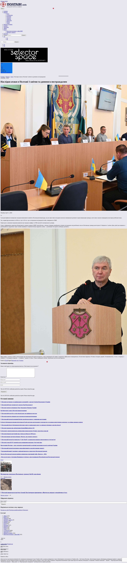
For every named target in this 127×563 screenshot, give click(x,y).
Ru (7, 39)
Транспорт (9, 20)
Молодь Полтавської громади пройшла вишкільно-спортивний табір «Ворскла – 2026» (24, 454)
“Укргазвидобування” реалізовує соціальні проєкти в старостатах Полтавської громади (24, 451)
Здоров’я (8, 17)
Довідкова (6, 27)
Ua (7, 38)
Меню (2, 8)
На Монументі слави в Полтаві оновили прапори (14, 410)
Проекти (6, 33)
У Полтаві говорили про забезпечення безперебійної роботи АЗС (18, 428)
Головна (6, 11)
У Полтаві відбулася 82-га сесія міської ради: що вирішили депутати (19, 413)
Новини (6, 12)
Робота (8, 21)
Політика (8, 16)
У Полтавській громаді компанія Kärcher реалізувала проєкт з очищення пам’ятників (23, 419)
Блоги (5, 29)
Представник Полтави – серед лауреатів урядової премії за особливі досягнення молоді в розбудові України (29, 445)
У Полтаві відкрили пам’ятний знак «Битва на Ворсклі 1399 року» (18, 433)
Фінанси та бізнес (8, 24)
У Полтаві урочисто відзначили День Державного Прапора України (18, 407)
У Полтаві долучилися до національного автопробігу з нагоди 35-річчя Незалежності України (25, 402)
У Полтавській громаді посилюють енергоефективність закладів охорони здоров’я (22, 448)
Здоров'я (6, 521)
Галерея (5, 25)
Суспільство (9, 15)
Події (7, 13)
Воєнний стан (15, 360)
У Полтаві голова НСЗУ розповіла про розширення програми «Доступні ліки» (21, 442)
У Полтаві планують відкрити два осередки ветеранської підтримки (19, 416)
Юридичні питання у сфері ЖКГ (14, 31)
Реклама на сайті (5, 510)
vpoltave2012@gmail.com (7, 544)
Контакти (25, 510)
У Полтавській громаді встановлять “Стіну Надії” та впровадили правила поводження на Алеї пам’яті (28, 439)
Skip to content (4, 1)
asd (4, 36)
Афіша (5, 28)
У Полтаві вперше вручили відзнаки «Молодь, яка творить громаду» (19, 436)
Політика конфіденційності (16, 510)
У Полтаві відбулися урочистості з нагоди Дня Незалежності (16, 404)
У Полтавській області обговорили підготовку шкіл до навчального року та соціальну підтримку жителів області (31, 425)
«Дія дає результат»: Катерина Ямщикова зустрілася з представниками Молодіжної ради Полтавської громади (30, 457)
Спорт (8, 23)
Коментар (3, 377)
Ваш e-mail (4, 501)
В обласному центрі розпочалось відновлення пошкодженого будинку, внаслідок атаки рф (24, 431)
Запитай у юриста (10, 32)
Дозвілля (8, 19)
